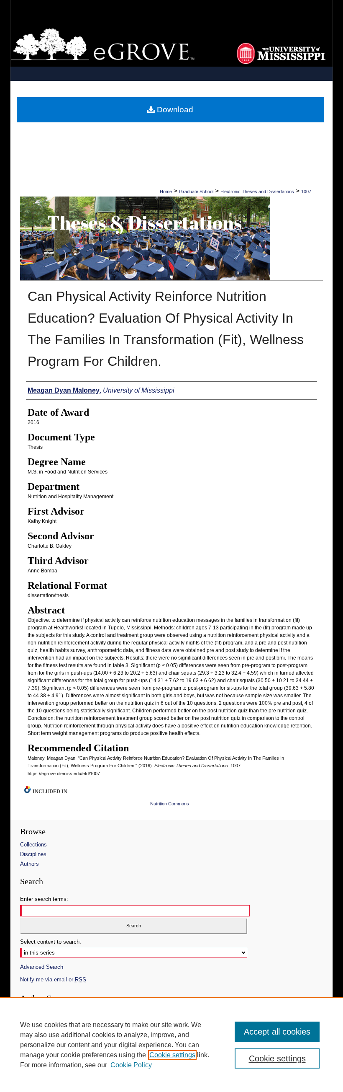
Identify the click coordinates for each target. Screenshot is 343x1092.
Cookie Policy (131, 1065)
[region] (171, 1044)
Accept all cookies (277, 1031)
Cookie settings (172, 1054)
